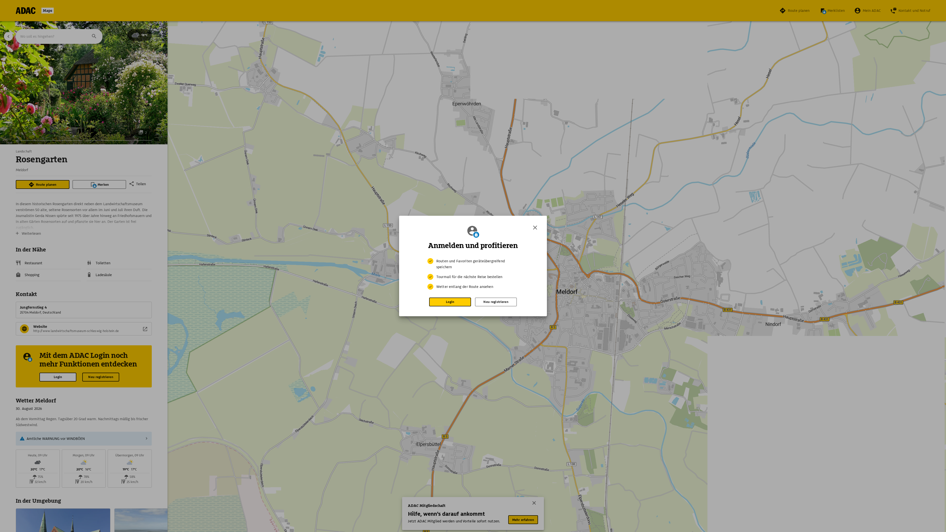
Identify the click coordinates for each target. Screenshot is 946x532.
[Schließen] (535, 227)
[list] (473, 274)
